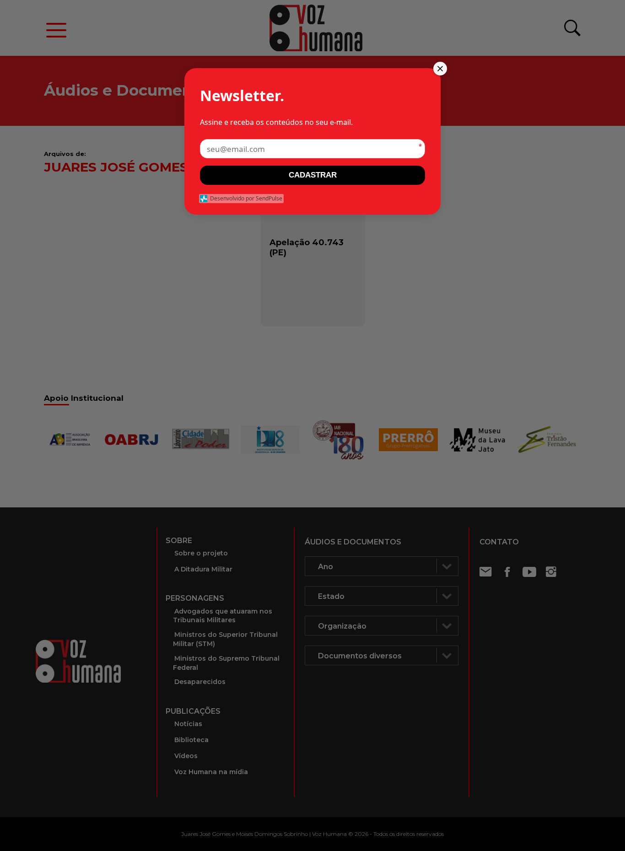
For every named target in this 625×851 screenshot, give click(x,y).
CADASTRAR (313, 175)
